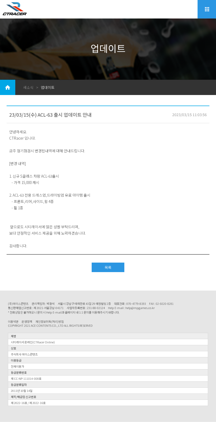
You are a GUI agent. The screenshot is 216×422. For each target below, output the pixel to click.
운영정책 (27, 322)
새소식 (28, 87)
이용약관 (13, 322)
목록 (108, 267)
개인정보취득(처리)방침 (49, 322)
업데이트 (48, 87)
